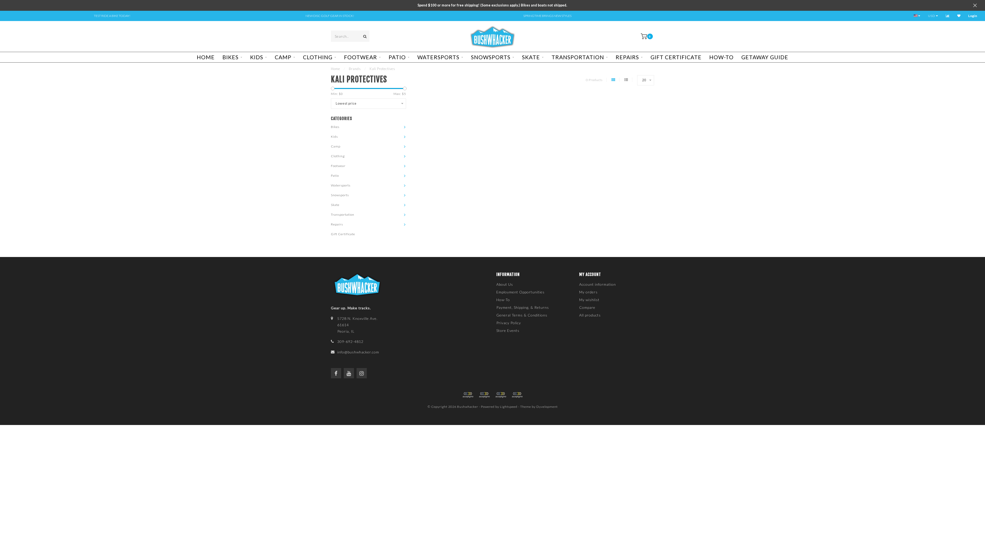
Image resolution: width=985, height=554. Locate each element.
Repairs (627, 57)
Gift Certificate (676, 57)
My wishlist (589, 300)
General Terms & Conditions (521, 315)
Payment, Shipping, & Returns (522, 307)
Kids (256, 57)
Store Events (507, 330)
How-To (721, 57)
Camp (283, 57)
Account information (597, 284)
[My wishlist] (959, 16)
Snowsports (490, 57)
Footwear (360, 57)
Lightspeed (508, 407)
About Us (504, 284)
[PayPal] (484, 395)
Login (972, 16)
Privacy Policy (508, 323)
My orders (588, 292)
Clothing (317, 57)
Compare (587, 307)
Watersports (438, 57)
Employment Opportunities (520, 292)
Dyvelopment (547, 407)
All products (590, 315)
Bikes (230, 57)
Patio (397, 57)
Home (206, 57)
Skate (531, 57)
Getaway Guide (764, 57)
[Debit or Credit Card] (467, 395)
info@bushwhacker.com (358, 352)
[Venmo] (517, 395)
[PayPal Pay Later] (500, 395)
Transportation (577, 57)
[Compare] (948, 16)
